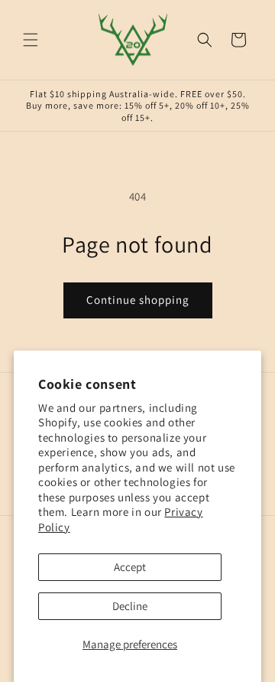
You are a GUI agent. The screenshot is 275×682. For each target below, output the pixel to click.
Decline (129, 606)
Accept (130, 567)
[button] (30, 40)
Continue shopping (137, 299)
